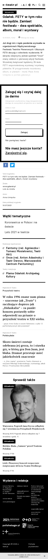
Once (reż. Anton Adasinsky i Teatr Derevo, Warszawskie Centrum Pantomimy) (24, 261)
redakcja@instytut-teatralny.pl (23, 492)
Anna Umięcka (9, 197)
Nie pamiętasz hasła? (15, 140)
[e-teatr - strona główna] (10, 5)
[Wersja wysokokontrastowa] (29, 5)
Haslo (7, 119)
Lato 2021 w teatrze (17, 232)
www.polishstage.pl (9, 502)
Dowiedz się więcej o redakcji (23, 497)
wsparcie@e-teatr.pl (37, 509)
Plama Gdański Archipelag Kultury (22, 275)
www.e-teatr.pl (7, 498)
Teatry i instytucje (9, 269)
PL (33, 5)
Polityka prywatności (34, 545)
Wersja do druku (27, 38)
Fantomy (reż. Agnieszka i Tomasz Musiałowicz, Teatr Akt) (23, 251)
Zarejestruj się (16, 153)
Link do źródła (9, 189)
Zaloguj (24, 132)
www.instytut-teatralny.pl (36, 513)
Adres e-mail (10, 108)
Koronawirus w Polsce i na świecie (21, 224)
